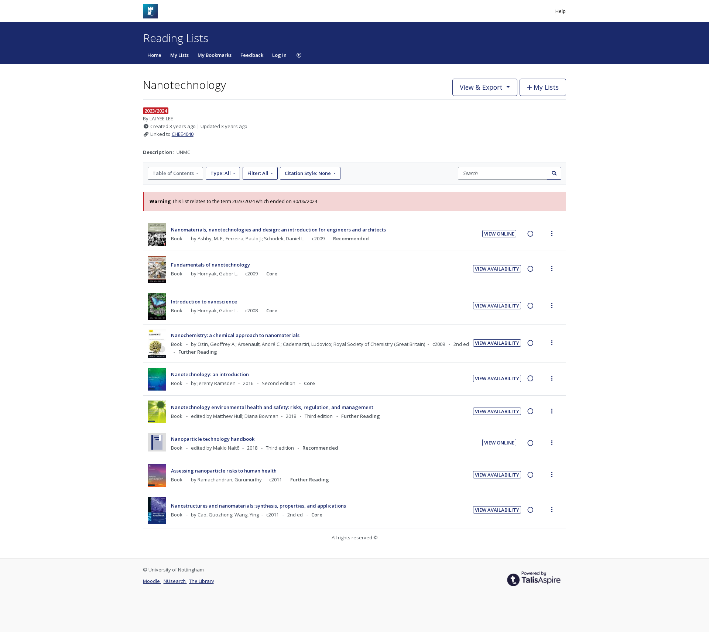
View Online (499, 233)
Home (154, 55)
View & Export (481, 87)
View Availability (497, 268)
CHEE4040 (182, 134)
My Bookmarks (215, 55)
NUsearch (175, 581)
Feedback (251, 55)
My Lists (179, 55)
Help (560, 11)
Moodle (152, 581)
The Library (201, 581)
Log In (279, 55)
